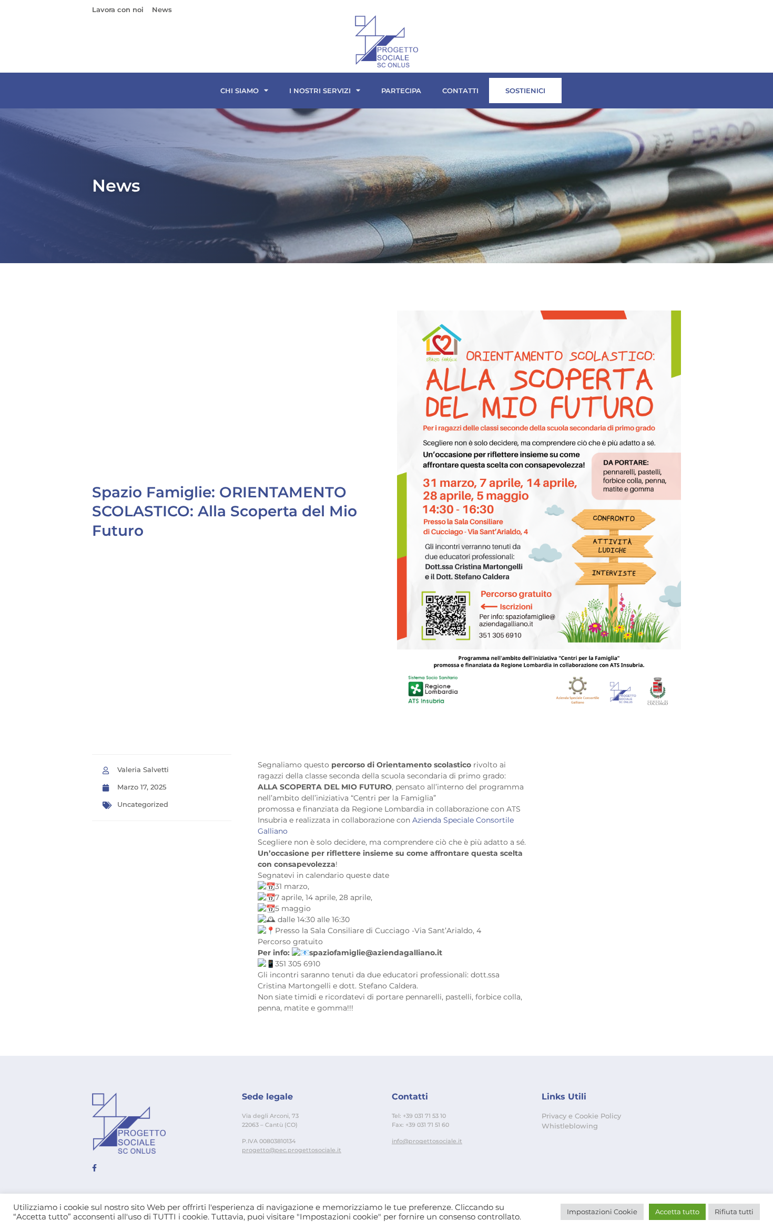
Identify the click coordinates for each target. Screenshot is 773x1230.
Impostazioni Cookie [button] (602, 1211)
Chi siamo (239, 90)
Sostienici (525, 90)
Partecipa (401, 90)
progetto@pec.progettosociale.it (291, 1150)
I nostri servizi (320, 90)
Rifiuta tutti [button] (734, 1211)
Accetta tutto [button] (677, 1211)
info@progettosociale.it (427, 1141)
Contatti (460, 90)
